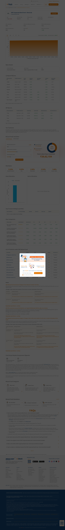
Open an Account (38, 273)
